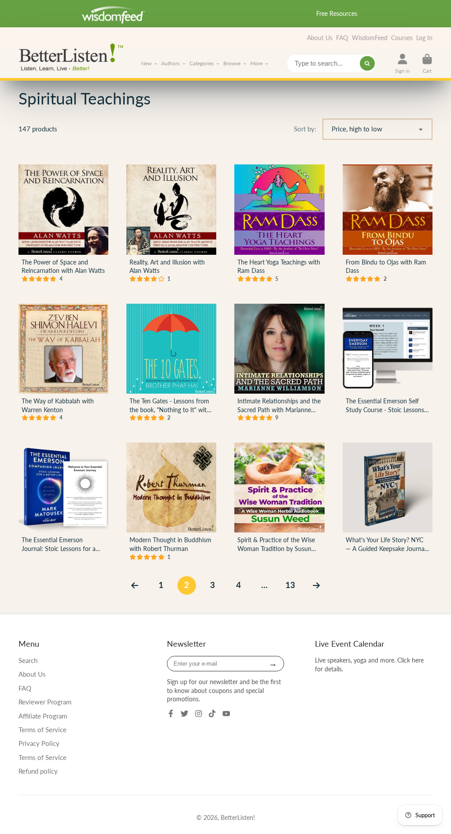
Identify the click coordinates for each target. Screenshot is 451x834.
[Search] (367, 63)
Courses (402, 37)
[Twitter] (185, 714)
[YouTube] (226, 714)
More (256, 63)
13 (290, 585)
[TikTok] (212, 714)
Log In (424, 37)
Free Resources (336, 13)
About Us (320, 37)
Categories (201, 63)
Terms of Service (42, 729)
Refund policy (38, 771)
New (146, 63)
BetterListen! (238, 817)
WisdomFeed (370, 37)
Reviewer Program (44, 702)
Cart (427, 63)
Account (402, 63)
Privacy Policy (38, 743)
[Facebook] (171, 714)
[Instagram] (199, 714)
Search (27, 660)
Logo (73, 56)
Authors (170, 63)
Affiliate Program (42, 716)
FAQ (342, 37)
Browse (231, 63)
